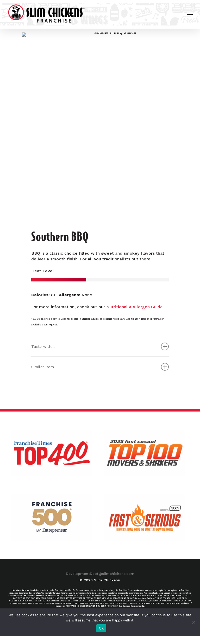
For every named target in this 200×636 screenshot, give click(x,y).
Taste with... (43, 346)
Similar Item (42, 367)
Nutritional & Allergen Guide (134, 306)
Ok (101, 628)
